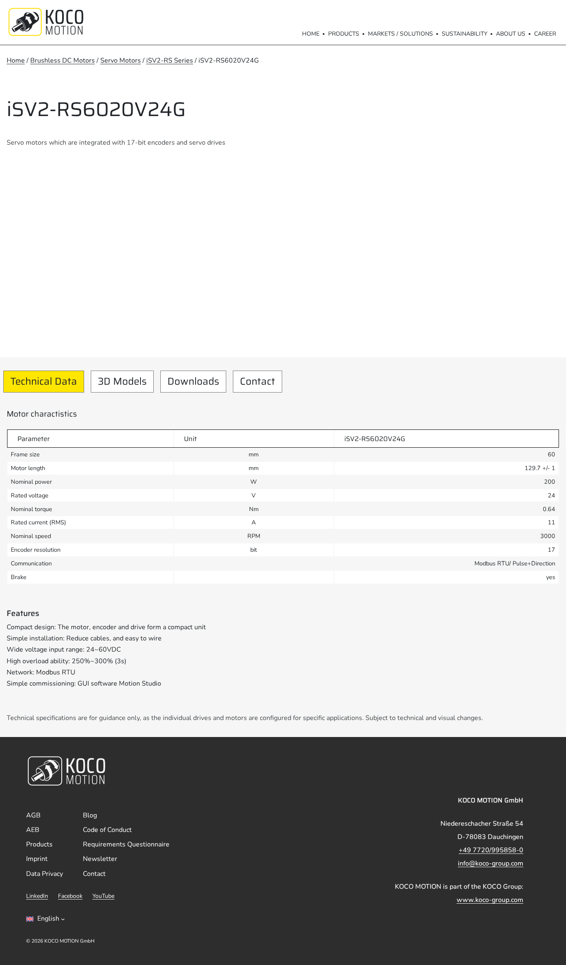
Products (343, 34)
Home (310, 34)
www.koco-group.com (490, 899)
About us (510, 34)
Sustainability (464, 34)
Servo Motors (120, 60)
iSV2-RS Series (169, 60)
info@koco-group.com (490, 863)
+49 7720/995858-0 (491, 850)
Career (545, 34)
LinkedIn (37, 896)
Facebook (70, 896)
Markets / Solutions (400, 34)
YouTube (103, 896)
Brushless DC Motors (62, 60)
